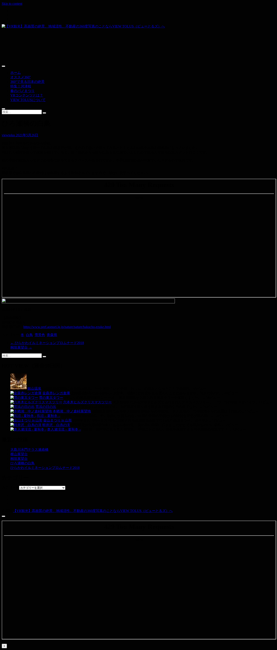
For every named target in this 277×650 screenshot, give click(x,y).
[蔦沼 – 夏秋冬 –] (23, 416)
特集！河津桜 (20, 86)
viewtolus (9, 135)
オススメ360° (20, 77)
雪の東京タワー (51, 397)
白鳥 (29, 335)
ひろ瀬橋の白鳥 (22, 463)
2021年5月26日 (27, 135)
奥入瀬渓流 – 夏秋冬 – (64, 429)
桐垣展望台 (21, 347)
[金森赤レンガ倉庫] (26, 393)
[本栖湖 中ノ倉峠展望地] (31, 411)
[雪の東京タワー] (24, 397)
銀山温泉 (34, 388)
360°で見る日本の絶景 (27, 82)
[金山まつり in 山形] (26, 420)
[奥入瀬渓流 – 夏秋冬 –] (28, 429)
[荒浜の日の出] (22, 407)
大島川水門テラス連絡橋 (29, 449)
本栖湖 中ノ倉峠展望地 (72, 411)
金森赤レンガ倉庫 (56, 393)
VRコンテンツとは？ (26, 95)
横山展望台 (19, 454)
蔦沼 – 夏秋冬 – (48, 416)
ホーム (15, 72)
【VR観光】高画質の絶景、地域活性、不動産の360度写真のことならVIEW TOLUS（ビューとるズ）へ (93, 511)
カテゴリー (10, 487)
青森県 (52, 335)
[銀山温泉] (18, 388)
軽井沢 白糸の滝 (56, 425)
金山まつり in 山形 (57, 420)
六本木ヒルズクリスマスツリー (87, 402)
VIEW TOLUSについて (28, 100)
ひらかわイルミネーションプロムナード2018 (47, 343)
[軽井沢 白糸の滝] (26, 425)
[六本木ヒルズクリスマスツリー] (36, 402)
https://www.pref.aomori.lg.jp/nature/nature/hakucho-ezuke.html (67, 327)
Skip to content (12, 3)
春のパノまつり (22, 91)
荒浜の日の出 (45, 407)
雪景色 (40, 335)
